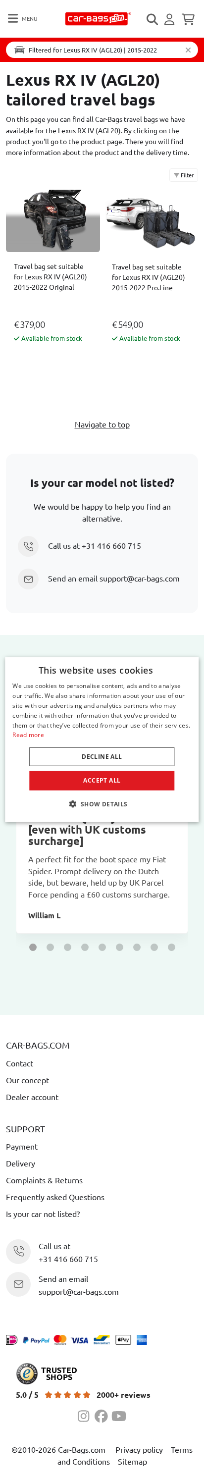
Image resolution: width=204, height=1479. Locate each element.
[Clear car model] (188, 50)
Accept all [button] (101, 780)
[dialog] (102, 739)
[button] (33, 947)
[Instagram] (86, 1415)
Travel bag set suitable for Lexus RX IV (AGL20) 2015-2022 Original (50, 276)
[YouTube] (118, 1415)
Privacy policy (139, 1449)
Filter (186, 175)
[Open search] (153, 19)
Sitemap (132, 1461)
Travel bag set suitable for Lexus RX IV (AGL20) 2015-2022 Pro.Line (148, 277)
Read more (28, 735)
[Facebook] (103, 1415)
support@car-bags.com (140, 578)
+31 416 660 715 (111, 545)
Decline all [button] (102, 756)
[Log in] (170, 19)
